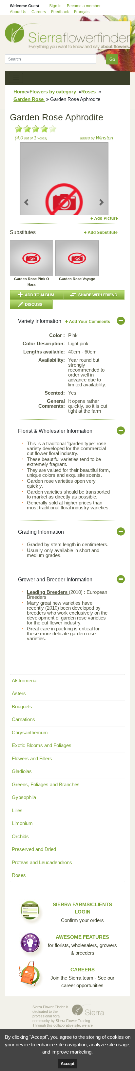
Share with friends (94, 295)
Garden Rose (29, 99)
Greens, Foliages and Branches (46, 784)
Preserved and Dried (34, 849)
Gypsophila (24, 797)
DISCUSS (31, 304)
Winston (104, 137)
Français (81, 12)
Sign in (55, 6)
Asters (19, 693)
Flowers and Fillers (32, 758)
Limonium (22, 823)
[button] (26, 202)
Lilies (17, 810)
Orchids (20, 836)
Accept (67, 1063)
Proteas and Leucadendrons (42, 862)
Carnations (23, 719)
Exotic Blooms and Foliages (41, 745)
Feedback (60, 12)
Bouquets (22, 706)
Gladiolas (22, 771)
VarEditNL (88, 321)
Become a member (84, 6)
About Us (18, 12)
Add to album (37, 295)
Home (20, 91)
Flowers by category (53, 91)
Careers (38, 12)
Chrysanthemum (30, 732)
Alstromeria (24, 680)
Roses (89, 91)
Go (112, 59)
